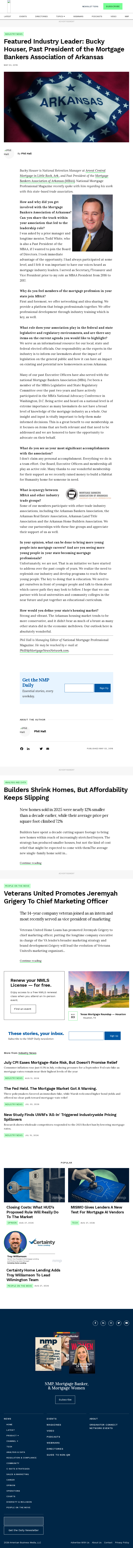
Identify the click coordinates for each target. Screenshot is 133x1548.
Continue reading (31, 863)
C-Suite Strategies (18, 1469)
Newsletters (90, 6)
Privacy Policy (122, 1542)
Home (9, 1424)
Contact (108, 1542)
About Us (97, 1542)
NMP (127, 16)
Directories (41, 16)
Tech (75, 1223)
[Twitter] (41, 748)
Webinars (78, 16)
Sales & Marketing (17, 1474)
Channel (11, 1441)
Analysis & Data (15, 1452)
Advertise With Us (80, 1542)
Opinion (12, 1223)
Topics (60, 16)
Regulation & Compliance (21, 1458)
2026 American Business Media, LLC (22, 1542)
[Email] (48, 748)
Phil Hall (26, 153)
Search (126, 7)
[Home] (9, 6)
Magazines (54, 1424)
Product (12, 1435)
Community (12, 1463)
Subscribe (113, 6)
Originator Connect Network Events (104, 1426)
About (94, 1418)
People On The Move (17, 886)
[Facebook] (22, 748)
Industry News (14, 34)
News (7, 1418)
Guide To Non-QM (58, 1454)
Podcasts (97, 16)
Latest (7, 16)
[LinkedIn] (28, 748)
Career (10, 1480)
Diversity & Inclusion (19, 1502)
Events (23, 16)
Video (113, 16)
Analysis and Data (15, 782)
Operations (13, 1491)
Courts (10, 1496)
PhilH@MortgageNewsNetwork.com (44, 650)
